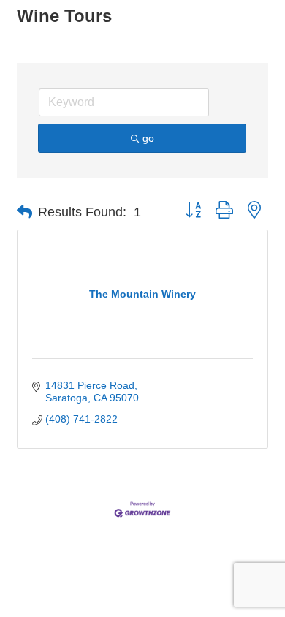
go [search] (148, 138)
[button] (24, 212)
